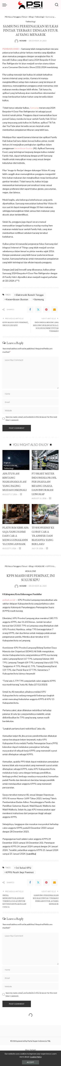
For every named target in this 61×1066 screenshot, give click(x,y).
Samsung (34, 108)
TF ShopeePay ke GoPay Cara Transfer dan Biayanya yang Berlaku (43, 536)
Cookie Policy (36, 1057)
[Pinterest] (46, 309)
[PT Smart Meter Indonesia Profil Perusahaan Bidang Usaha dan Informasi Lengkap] (45, 460)
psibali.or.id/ (8, 600)
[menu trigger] (5, 5)
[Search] (57, 5)
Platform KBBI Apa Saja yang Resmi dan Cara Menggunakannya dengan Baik (15, 536)
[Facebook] (30, 309)
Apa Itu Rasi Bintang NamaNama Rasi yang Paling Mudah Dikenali (14, 482)
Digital (7, 462)
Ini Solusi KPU (23, 867)
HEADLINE (30, 571)
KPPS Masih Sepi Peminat (20, 872)
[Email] (54, 309)
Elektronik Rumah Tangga (30, 294)
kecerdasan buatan (23, 148)
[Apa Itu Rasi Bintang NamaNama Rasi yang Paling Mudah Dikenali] (15, 460)
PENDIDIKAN (10, 465)
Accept (30, 1062)
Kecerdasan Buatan (17, 299)
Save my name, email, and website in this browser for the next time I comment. (31, 418)
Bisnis (36, 465)
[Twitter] (38, 309)
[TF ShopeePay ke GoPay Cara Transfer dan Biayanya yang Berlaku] (45, 514)
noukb (23, 41)
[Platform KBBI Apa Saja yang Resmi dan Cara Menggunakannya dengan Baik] (15, 514)
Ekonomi (45, 465)
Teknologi (30, 21)
